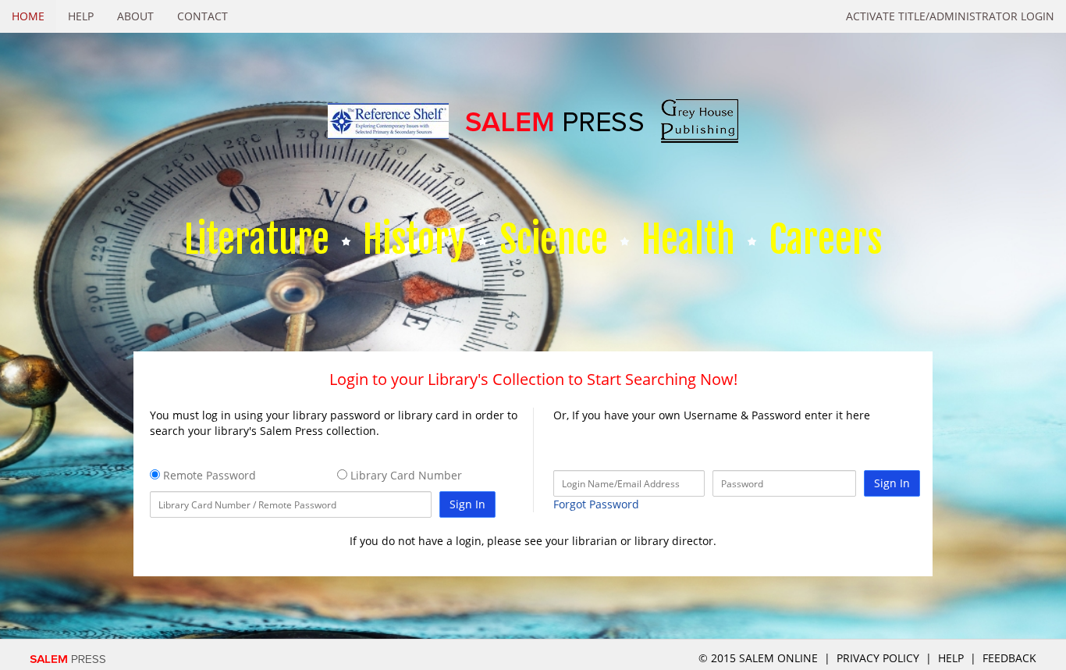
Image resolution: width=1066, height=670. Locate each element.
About (135, 16)
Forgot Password (596, 504)
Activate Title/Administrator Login (950, 16)
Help (81, 16)
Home (28, 16)
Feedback (1009, 657)
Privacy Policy (878, 657)
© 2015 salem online (759, 657)
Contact (202, 16)
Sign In (467, 504)
